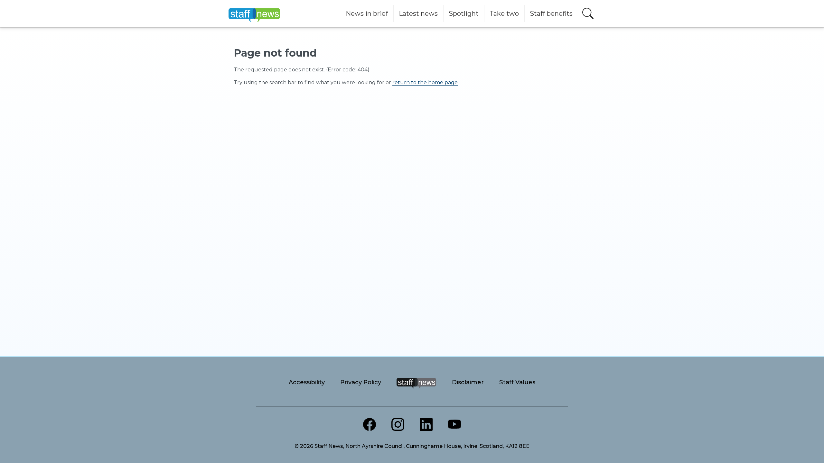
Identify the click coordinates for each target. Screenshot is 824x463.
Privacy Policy (360, 382)
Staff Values (517, 382)
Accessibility (307, 382)
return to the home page (425, 82)
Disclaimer (468, 382)
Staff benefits (551, 13)
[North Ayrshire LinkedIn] (426, 424)
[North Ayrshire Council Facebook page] (369, 424)
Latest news (418, 13)
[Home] (254, 13)
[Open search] (587, 13)
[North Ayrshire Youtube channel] (454, 424)
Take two (504, 13)
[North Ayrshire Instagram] (397, 424)
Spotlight (464, 13)
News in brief (367, 13)
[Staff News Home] (416, 391)
